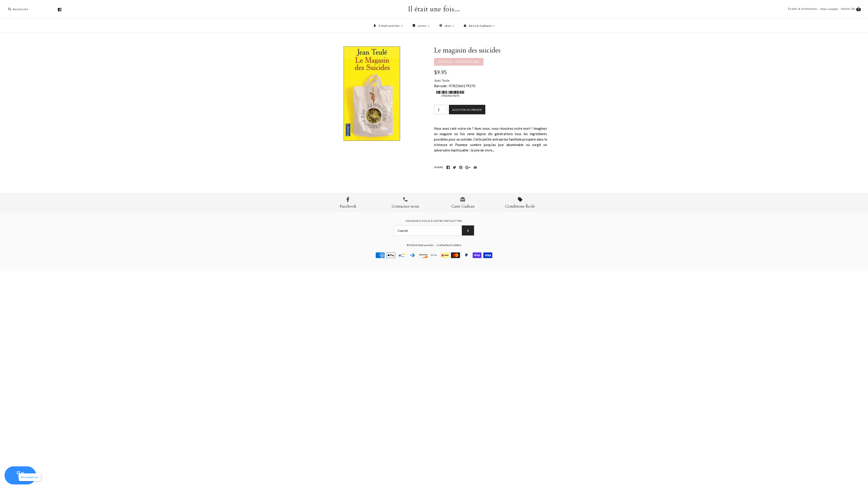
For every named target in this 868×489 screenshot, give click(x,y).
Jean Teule (442, 80)
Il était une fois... (426, 245)
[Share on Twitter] (454, 167)
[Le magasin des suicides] (372, 49)
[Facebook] (59, 9)
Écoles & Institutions (803, 8)
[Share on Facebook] (448, 167)
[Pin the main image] (460, 167)
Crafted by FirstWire (449, 245)
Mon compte (829, 9)
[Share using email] (475, 167)
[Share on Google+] (468, 167)
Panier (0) (848, 8)
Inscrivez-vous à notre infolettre (434, 221)
